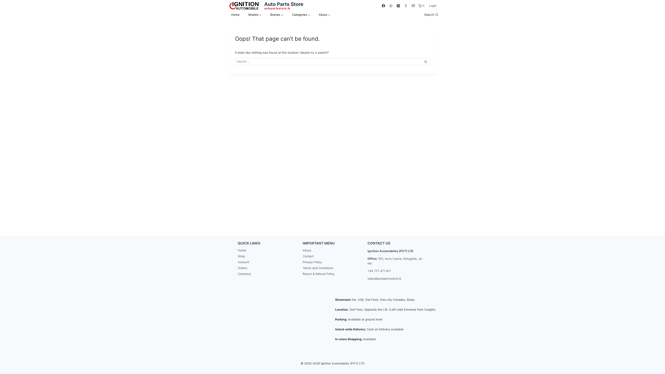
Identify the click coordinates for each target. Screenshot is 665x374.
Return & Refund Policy (319, 274)
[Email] (413, 6)
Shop (241, 256)
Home (235, 14)
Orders (242, 268)
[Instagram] (398, 6)
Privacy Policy (312, 262)
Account (243, 262)
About (307, 250)
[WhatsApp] (391, 6)
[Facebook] (383, 6)
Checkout (244, 274)
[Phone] (405, 6)
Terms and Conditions (318, 268)
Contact (308, 256)
